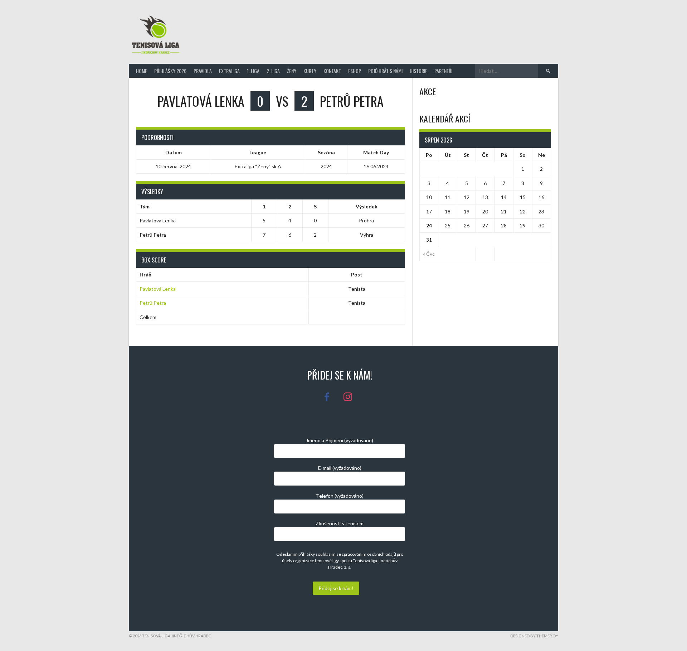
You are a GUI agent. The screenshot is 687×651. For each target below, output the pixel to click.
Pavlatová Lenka (158, 289)
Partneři (443, 70)
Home (141, 70)
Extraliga (229, 70)
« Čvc (429, 254)
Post (356, 274)
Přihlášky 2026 (170, 70)
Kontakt (332, 70)
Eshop (354, 70)
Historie (418, 70)
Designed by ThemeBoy (534, 635)
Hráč (145, 274)
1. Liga (253, 70)
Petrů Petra (153, 303)
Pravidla (203, 70)
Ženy (291, 70)
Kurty (309, 70)
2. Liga (273, 70)
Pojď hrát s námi (385, 70)
